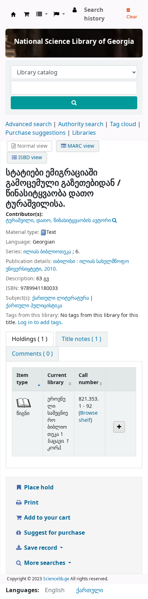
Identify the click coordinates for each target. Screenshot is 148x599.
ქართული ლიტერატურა (60, 298)
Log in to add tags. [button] (40, 322)
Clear (131, 16)
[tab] (81, 339)
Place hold (38, 487)
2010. (50, 269)
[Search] (74, 102)
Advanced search (28, 124)
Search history (94, 14)
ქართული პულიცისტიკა (34, 305)
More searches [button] (45, 563)
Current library (56, 379)
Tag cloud (123, 124)
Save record (41, 548)
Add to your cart (46, 517)
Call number (88, 379)
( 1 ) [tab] (29, 339)
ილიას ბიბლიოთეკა (47, 251)
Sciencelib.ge (56, 579)
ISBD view (29, 157)
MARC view (80, 146)
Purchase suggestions (35, 133)
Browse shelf (88, 416)
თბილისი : (66, 261)
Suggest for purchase (54, 533)
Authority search (80, 124)
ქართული (89, 590)
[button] (26, 14)
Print (30, 502)
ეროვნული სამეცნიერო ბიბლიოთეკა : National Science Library (13, 14)
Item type (22, 379)
